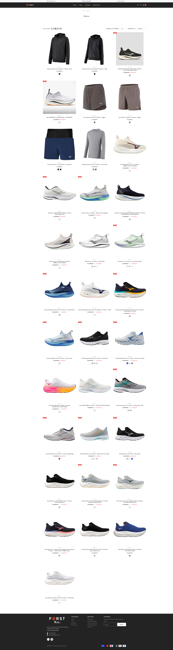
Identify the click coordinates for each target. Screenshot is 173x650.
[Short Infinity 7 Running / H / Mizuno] (129, 97)
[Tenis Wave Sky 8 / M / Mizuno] (129, 433)
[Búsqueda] (138, 5)
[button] (52, 29)
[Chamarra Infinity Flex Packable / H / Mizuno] (59, 48)
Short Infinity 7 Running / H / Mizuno (130, 117)
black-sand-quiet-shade (130, 75)
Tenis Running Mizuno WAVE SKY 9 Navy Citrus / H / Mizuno (129, 310)
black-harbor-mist (97, 459)
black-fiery (95, 266)
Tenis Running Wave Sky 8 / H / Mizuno (129, 358)
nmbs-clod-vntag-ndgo (95, 218)
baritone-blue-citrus (130, 316)
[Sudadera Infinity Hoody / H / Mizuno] (94, 144)
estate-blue (58, 169)
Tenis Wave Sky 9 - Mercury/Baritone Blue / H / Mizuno (94, 501)
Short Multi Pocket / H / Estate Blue (59, 164)
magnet (95, 122)
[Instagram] (52, 639)
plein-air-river (59, 363)
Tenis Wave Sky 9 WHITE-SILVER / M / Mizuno (59, 598)
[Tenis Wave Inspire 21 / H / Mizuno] (129, 385)
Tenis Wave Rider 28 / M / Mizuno (94, 454)
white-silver (59, 603)
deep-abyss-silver (130, 556)
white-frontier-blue (97, 266)
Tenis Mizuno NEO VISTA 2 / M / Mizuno (129, 165)
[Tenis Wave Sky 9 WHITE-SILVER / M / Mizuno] (59, 577)
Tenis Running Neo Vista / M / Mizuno (59, 358)
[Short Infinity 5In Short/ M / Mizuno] (94, 97)
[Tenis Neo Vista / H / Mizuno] (94, 192)
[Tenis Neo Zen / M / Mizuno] (129, 241)
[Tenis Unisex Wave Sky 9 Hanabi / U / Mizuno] (59, 385)
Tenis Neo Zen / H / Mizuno (95, 261)
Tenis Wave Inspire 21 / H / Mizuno (129, 405)
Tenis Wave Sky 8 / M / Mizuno (129, 454)
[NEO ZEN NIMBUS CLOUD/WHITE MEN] (59, 97)
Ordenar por (131, 28)
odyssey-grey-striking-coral (59, 556)
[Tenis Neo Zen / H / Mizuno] (94, 241)
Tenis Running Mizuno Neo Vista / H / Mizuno (59, 310)
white (95, 315)
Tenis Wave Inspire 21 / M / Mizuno (59, 454)
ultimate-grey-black (130, 363)
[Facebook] (48, 639)
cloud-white (59, 122)
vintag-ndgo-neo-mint (95, 363)
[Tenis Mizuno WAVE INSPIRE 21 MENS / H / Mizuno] (59, 192)
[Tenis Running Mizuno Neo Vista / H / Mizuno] (59, 289)
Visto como (46, 28)
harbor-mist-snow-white (92, 459)
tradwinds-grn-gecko (97, 363)
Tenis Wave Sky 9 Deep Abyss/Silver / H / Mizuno (130, 550)
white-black (92, 266)
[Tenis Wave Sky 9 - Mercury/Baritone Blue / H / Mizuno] (94, 480)
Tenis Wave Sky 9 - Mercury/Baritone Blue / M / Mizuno (129, 501)
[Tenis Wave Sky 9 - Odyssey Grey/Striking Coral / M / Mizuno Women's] (59, 529)
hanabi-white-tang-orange (59, 412)
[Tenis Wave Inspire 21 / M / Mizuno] (59, 433)
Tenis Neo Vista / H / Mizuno (94, 213)
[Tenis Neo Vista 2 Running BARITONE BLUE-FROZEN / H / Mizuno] (129, 192)
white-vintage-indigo (59, 459)
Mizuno (88, 11)
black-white (130, 266)
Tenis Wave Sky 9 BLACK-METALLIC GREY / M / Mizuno (94, 550)
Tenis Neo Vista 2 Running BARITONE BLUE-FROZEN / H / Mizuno (129, 213)
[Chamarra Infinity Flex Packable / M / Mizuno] (94, 48)
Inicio (84, 11)
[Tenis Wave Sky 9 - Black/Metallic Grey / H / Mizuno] (59, 480)
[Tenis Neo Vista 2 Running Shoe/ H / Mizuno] (59, 241)
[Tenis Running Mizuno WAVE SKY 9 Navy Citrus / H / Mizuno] (129, 289)
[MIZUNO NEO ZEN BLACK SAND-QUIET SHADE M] (129, 48)
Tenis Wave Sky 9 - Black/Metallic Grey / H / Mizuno (59, 501)
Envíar (121, 624)
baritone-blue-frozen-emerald (130, 219)
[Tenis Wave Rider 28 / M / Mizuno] (94, 433)
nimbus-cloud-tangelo (59, 268)
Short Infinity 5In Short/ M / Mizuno (95, 117)
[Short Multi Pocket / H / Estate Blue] (59, 144)
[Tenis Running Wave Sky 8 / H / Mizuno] (129, 338)
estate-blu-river (59, 315)
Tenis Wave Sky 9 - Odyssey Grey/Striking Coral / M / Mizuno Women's (59, 550)
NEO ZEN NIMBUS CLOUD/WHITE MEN (59, 117)
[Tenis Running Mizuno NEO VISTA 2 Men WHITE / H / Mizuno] (94, 289)
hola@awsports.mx (52, 1)
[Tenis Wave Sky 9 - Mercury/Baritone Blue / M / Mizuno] (129, 480)
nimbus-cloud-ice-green (130, 171)
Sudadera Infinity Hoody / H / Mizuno (94, 164)
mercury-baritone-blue (95, 507)
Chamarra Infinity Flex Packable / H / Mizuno (59, 69)
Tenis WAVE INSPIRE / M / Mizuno (94, 405)
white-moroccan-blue (132, 459)
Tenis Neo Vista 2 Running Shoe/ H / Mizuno (59, 262)
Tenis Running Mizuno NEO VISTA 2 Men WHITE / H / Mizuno (94, 310)
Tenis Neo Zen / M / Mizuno (130, 261)
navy (96, 169)
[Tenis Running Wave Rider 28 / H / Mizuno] (94, 338)
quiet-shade (93, 169)
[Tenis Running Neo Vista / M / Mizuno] (59, 338)
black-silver (92, 363)
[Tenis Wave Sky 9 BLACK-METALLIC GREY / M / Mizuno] (94, 529)
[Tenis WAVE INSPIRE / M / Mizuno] (94, 385)
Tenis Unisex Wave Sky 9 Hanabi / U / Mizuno (59, 406)
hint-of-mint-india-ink (127, 266)
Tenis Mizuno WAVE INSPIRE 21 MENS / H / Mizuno (59, 213)
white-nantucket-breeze (95, 410)
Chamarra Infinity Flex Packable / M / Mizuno (94, 69)
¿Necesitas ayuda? (120, 1)
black (59, 74)
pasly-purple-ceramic (95, 459)
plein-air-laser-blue (127, 363)
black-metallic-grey (132, 363)
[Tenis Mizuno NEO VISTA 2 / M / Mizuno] (129, 144)
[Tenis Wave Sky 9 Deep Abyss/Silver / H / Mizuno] (129, 529)
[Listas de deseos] (141, 5)
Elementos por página (112, 28)
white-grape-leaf (59, 219)
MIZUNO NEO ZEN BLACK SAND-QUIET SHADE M (129, 69)
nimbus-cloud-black (132, 266)
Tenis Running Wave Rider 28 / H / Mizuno (94, 358)
